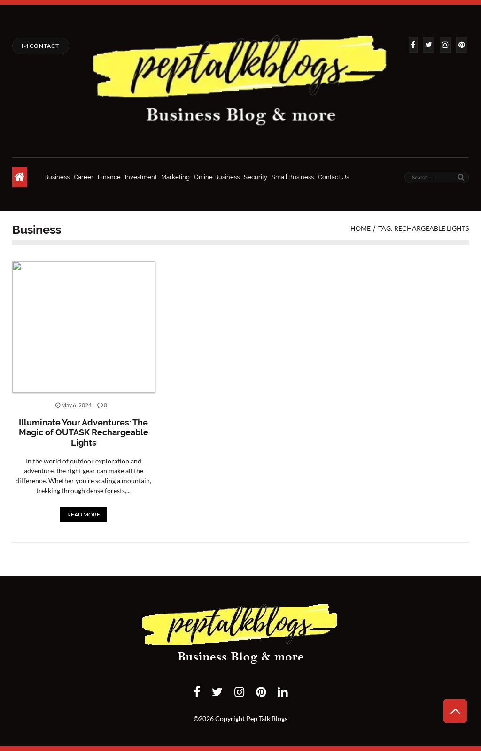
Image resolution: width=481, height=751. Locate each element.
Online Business (217, 177)
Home (360, 228)
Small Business (293, 177)
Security (255, 177)
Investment (141, 177)
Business (57, 177)
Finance (109, 177)
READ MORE (83, 514)
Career (83, 177)
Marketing (175, 177)
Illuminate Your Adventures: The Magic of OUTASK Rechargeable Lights (83, 432)
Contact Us (333, 177)
